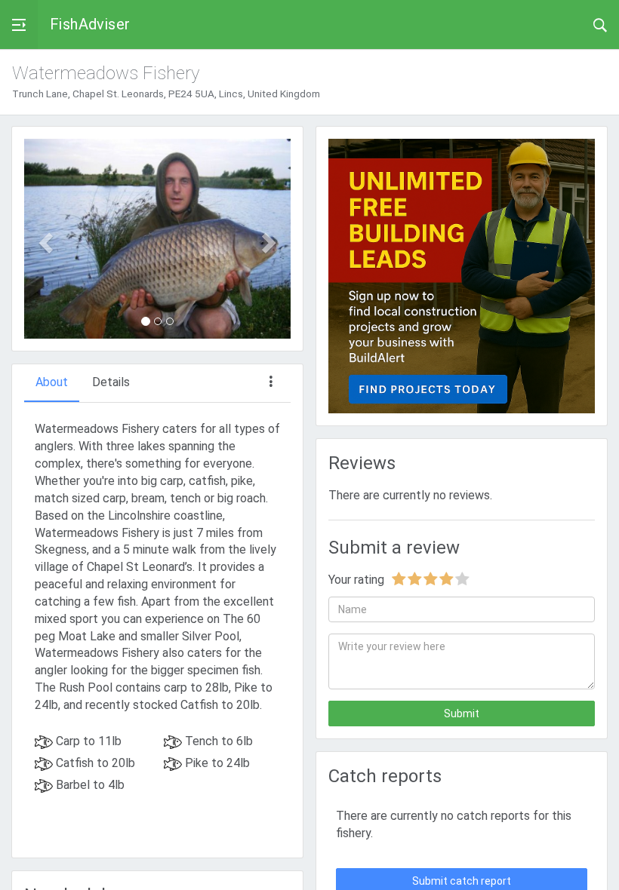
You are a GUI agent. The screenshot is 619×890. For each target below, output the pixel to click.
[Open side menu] (19, 24)
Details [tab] (111, 382)
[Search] (600, 24)
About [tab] (51, 382)
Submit (461, 713)
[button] (44, 239)
